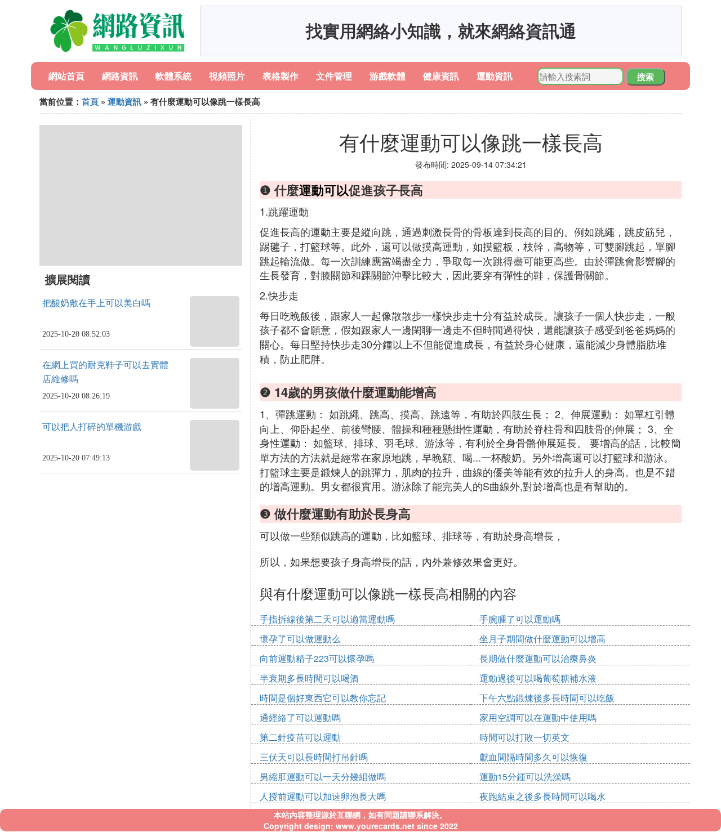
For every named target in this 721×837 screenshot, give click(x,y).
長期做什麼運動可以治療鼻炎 (538, 658)
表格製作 (280, 75)
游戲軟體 (388, 75)
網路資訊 (120, 75)
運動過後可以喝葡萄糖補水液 (538, 678)
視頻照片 (227, 75)
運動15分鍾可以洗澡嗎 (525, 776)
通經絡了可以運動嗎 (300, 717)
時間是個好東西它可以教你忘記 (323, 697)
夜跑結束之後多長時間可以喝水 (542, 796)
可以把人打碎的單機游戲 (91, 427)
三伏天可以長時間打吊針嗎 (314, 756)
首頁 (90, 101)
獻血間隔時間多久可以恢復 (533, 756)
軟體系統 (173, 75)
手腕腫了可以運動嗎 (519, 618)
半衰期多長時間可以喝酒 (309, 678)
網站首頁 (66, 75)
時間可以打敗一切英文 (524, 737)
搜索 (645, 76)
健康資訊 (441, 75)
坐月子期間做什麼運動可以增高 (542, 638)
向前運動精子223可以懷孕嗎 (317, 658)
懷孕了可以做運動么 (300, 638)
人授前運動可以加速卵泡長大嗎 (323, 796)
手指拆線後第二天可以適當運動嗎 (327, 618)
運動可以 (324, 190)
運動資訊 (495, 75)
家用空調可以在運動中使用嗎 (538, 717)
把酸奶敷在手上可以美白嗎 (96, 303)
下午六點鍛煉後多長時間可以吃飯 (547, 697)
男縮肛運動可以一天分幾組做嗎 (323, 776)
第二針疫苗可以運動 (300, 737)
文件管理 (334, 75)
